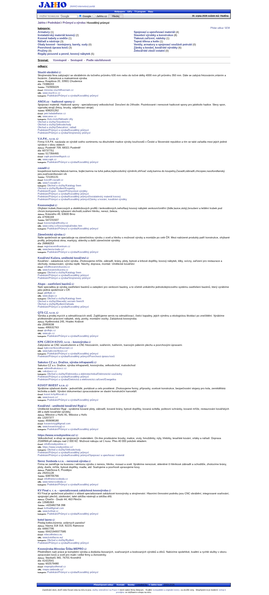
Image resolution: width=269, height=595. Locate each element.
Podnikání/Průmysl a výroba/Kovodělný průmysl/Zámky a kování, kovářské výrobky (82, 199)
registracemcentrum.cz (57, 246)
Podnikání (54, 22)
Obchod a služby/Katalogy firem (64, 185)
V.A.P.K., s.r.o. (46, 138)
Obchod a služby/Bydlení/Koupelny (56, 188)
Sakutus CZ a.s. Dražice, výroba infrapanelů (66, 362)
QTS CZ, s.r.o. (46, 312)
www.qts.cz (49, 333)
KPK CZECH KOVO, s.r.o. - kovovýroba (63, 341)
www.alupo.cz (50, 295)
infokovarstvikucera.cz (57, 266)
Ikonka (131, 585)
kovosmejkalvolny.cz (56, 223)
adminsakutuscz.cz (55, 368)
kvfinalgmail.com (54, 508)
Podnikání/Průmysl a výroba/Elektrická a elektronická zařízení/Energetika (77, 379)
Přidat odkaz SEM (220, 28)
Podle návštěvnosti (98, 60)
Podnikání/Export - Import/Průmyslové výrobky (62, 191)
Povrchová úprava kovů (53, 47)
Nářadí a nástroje (48, 41)
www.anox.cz (50, 116)
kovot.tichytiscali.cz (55, 394)
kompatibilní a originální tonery (166, 590)
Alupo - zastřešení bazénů (54, 283)
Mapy (150, 11)
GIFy (129, 11)
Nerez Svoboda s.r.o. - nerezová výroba (63, 461)
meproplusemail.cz (55, 566)
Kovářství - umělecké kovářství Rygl (60, 405)
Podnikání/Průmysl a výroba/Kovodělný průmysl (72, 95)
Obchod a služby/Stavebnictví (54, 121)
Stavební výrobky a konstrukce (153, 35)
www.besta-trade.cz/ (53, 249)
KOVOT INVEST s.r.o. (52, 385)
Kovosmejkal (46, 205)
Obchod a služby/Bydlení (60, 540)
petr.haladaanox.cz (55, 113)
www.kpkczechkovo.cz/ (55, 350)
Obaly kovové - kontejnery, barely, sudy (63, 44)
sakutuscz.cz (50, 371)
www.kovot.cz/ (50, 397)
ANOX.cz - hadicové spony (55, 101)
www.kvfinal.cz (50, 511)
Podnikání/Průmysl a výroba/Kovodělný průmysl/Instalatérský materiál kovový (79, 196)
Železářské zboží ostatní (149, 50)
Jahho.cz (101, 16)
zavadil (42, 168)
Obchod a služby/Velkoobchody (54, 124)
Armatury (44, 32)
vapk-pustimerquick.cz (57, 156)
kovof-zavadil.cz (53, 179)
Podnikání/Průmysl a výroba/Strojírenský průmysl (64, 132)
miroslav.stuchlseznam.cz (59, 90)
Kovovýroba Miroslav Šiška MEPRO (61, 548)
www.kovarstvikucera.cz (55, 269)
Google (87, 16)
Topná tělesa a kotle (146, 41)
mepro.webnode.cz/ (53, 569)
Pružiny (43, 50)
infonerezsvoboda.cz (56, 478)
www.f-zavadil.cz (51, 182)
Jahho (42, 22)
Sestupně (76, 60)
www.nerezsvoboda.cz (54, 481)
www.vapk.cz (50, 159)
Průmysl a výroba (74, 22)
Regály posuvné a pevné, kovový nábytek (64, 53)
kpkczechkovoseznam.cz (58, 348)
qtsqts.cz (50, 330)
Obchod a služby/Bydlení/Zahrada (56, 304)
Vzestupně (60, 60)
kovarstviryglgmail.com (57, 423)
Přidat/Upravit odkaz (103, 585)
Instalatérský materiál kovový (56, 35)
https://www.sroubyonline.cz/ (56, 435)
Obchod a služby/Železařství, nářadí (57, 127)
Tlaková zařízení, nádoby (149, 38)
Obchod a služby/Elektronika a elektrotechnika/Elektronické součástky (84, 374)
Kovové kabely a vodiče (53, 38)
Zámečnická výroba (50, 234)
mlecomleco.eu (53, 534)
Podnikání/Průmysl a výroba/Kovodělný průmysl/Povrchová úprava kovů (76, 356)
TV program (140, 11)
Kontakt (120, 585)
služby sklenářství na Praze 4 (105, 590)
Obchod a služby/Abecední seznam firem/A (61, 301)
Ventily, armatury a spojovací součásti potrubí (163, 44)
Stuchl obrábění (48, 72)
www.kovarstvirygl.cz (54, 426)
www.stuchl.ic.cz (51, 93)
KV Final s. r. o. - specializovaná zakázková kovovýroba (73, 490)
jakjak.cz (49, 292)
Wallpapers (119, 11)
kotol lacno (45, 519)
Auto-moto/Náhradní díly (60, 119)
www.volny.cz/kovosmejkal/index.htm (62, 225)
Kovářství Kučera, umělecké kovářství (62, 257)
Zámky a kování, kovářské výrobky (156, 47)
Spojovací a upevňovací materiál (154, 32)
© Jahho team (155, 585)
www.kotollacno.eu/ (53, 537)
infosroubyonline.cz (55, 444)
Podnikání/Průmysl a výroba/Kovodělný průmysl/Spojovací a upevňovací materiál (81, 455)
